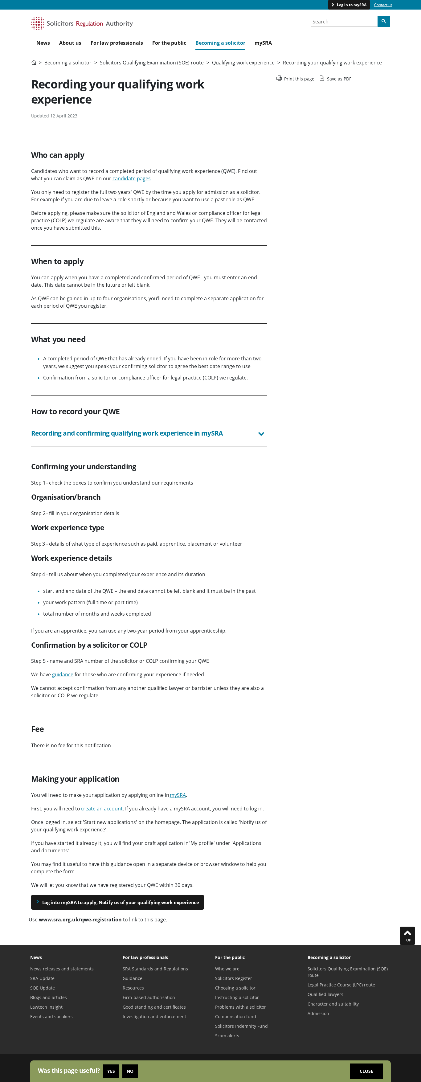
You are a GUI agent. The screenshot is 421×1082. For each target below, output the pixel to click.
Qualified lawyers (325, 994)
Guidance (132, 978)
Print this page (300, 79)
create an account (102, 808)
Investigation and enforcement (154, 1016)
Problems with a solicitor (240, 1007)
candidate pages (131, 178)
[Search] (384, 21)
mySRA (178, 795)
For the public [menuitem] (169, 42)
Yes (111, 1071)
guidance (62, 674)
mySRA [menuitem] (263, 42)
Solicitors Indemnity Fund (241, 1026)
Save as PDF (339, 79)
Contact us (383, 4)
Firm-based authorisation (149, 997)
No (130, 1071)
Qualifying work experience (243, 62)
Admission (318, 1013)
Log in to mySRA (351, 4)
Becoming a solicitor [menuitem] (220, 42)
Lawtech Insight (46, 1007)
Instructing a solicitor (237, 997)
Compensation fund (235, 1016)
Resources (133, 988)
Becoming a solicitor (68, 62)
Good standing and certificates (154, 1007)
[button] (149, 434)
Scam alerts (227, 1036)
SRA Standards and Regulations (155, 969)
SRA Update (42, 978)
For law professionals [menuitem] (117, 42)
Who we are (227, 969)
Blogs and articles (48, 997)
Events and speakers (51, 1016)
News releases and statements (62, 969)
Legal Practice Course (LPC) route (341, 985)
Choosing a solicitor (235, 988)
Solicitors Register (233, 978)
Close (366, 1071)
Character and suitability (333, 1004)
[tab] (149, 435)
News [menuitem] (43, 42)
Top (407, 940)
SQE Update (42, 988)
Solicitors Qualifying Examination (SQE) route (152, 62)
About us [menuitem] (70, 42)
